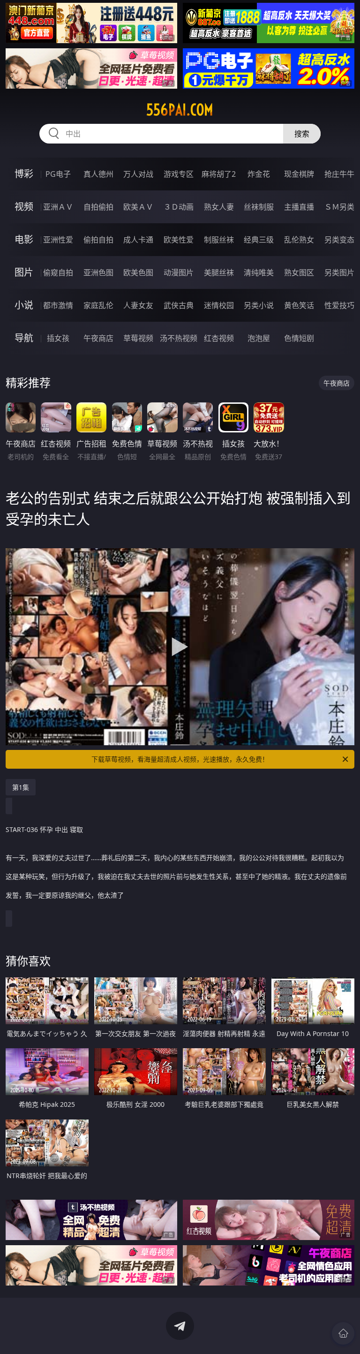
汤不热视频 (178, 338)
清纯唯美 (259, 272)
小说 (24, 305)
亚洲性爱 (58, 239)
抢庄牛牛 (339, 174)
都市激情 (58, 305)
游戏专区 (179, 174)
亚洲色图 (98, 272)
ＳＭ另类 (339, 207)
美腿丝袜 (219, 272)
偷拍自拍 (98, 239)
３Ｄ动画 (179, 207)
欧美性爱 (179, 239)
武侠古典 (179, 305)
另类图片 (339, 272)
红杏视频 (219, 338)
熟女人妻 (219, 207)
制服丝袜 (219, 239)
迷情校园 (219, 305)
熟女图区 (299, 272)
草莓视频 (138, 338)
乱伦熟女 (299, 239)
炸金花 (259, 174)
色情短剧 (299, 338)
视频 (24, 206)
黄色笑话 (299, 305)
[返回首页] (343, 1333)
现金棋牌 (299, 174)
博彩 (24, 173)
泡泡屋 (259, 338)
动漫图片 (179, 272)
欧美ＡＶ (138, 207)
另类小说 (259, 305)
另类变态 (339, 239)
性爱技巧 (339, 305)
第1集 (20, 787)
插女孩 (58, 338)
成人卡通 (138, 239)
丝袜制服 (259, 207)
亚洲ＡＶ (58, 207)
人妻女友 (138, 305)
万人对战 (138, 174)
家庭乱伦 (98, 305)
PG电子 (58, 174)
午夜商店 (98, 338)
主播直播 (299, 207)
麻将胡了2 (219, 174)
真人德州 (98, 174)
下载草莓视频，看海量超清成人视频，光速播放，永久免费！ (180, 759)
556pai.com (179, 109)
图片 (24, 272)
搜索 (301, 134)
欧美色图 (138, 272)
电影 (24, 239)
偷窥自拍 (58, 272)
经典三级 (259, 239)
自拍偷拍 (98, 207)
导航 (24, 338)
